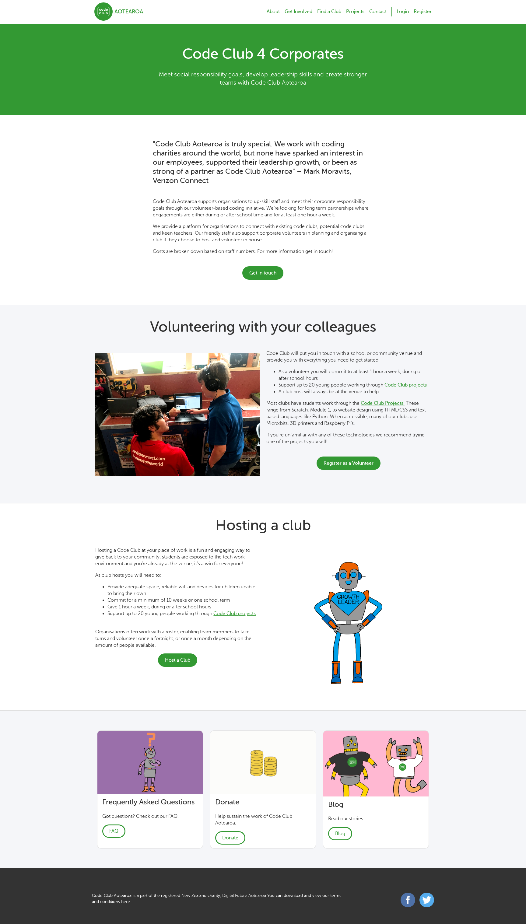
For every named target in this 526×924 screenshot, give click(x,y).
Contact (378, 11)
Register (423, 11)
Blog (340, 833)
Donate (230, 838)
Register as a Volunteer (348, 463)
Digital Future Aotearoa (244, 895)
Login (403, 11)
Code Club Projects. (383, 403)
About (273, 11)
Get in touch (262, 273)
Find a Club (329, 11)
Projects (355, 11)
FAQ (113, 831)
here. (126, 901)
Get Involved (298, 11)
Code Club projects (405, 385)
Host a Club (177, 660)
